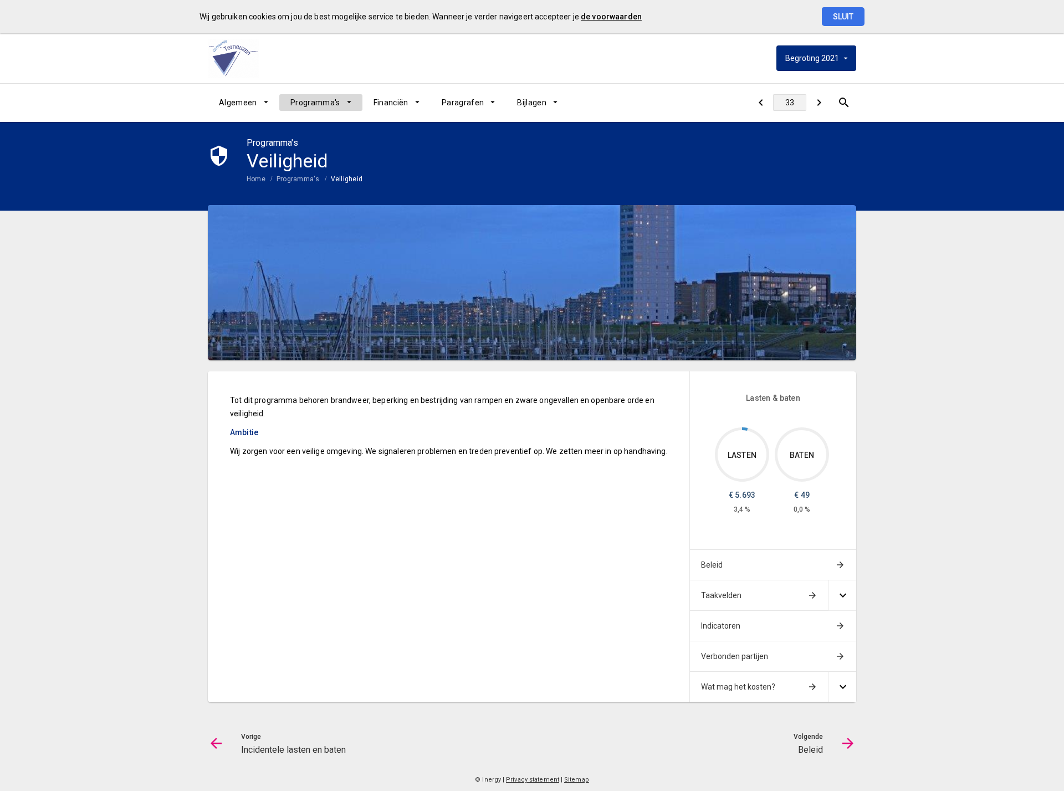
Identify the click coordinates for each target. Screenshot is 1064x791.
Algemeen (238, 102)
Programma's (315, 102)
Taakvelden (721, 595)
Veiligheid (346, 179)
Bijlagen (531, 102)
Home (256, 179)
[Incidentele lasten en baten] (760, 102)
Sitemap (576, 779)
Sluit (843, 16)
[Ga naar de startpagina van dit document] (235, 58)
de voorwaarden (611, 16)
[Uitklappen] (842, 595)
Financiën (391, 102)
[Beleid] (818, 102)
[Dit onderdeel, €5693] (745, 429)
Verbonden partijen (734, 656)
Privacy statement (532, 779)
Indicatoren (720, 625)
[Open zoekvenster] (843, 102)
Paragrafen (463, 102)
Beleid (712, 564)
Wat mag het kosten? (738, 686)
